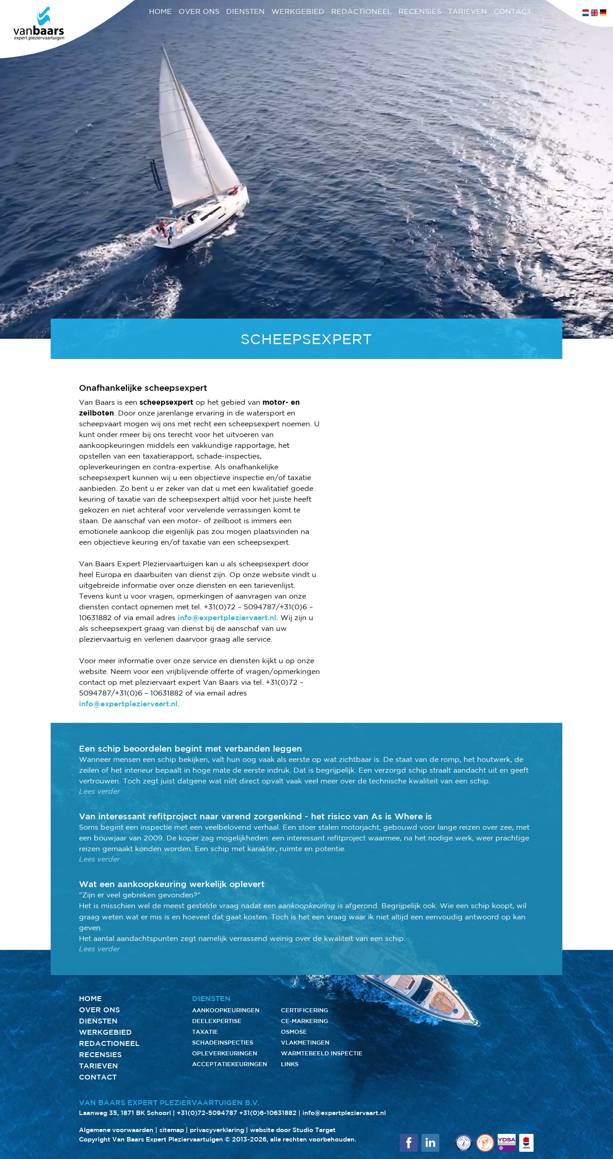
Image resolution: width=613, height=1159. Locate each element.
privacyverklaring (217, 1129)
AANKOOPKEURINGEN (225, 1010)
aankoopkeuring (306, 905)
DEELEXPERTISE (216, 1021)
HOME (160, 11)
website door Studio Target (293, 1129)
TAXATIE (205, 1031)
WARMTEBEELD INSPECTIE (322, 1053)
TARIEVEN (467, 11)
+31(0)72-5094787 (207, 1112)
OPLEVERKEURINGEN (224, 1053)
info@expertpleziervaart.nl (227, 617)
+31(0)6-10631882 (268, 1112)
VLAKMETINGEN (305, 1042)
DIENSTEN (245, 11)
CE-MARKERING (304, 1021)
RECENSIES (419, 11)
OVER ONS (199, 11)
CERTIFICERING (304, 1010)
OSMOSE (294, 1031)
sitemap (171, 1129)
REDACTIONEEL (361, 11)
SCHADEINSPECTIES (222, 1042)
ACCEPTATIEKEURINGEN (229, 1064)
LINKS (289, 1064)
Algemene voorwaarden (116, 1129)
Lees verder (99, 791)
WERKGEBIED (297, 11)
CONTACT (512, 11)
